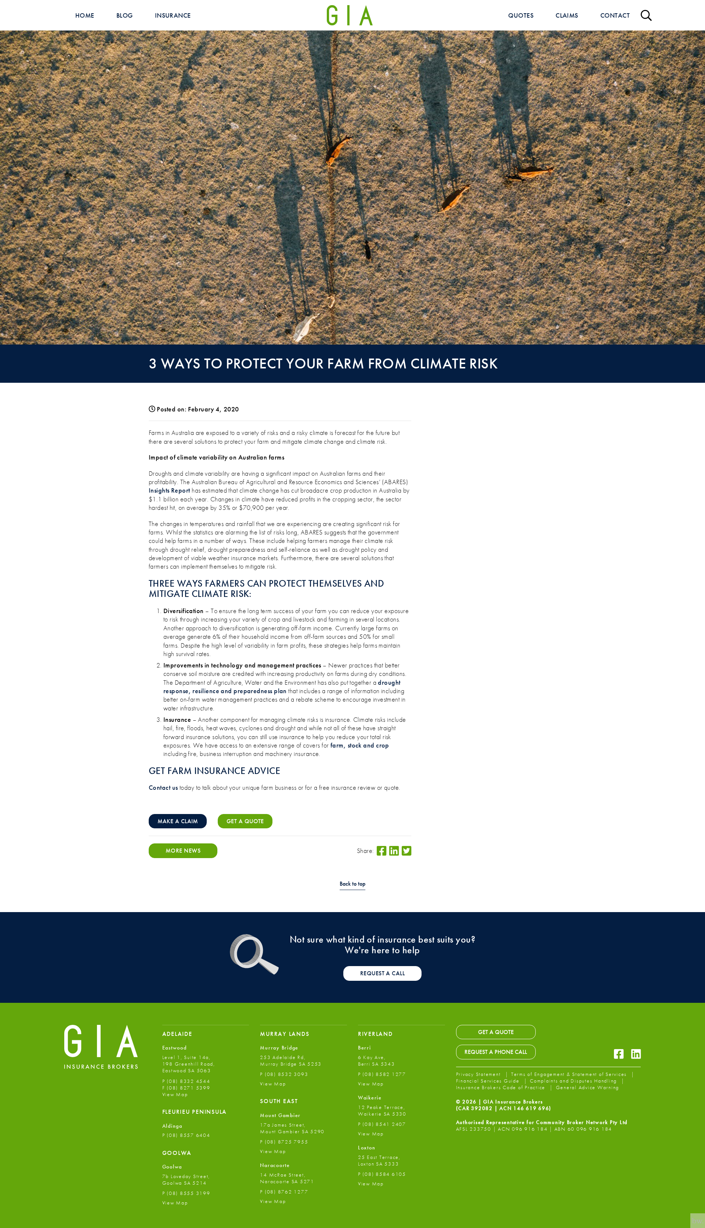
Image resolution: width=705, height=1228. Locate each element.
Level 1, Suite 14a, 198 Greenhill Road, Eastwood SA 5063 (188, 1064)
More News (183, 850)
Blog (124, 15)
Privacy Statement (479, 1074)
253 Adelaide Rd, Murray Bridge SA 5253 (291, 1060)
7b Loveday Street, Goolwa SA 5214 (186, 1179)
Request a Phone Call (495, 1052)
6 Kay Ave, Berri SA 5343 (376, 1060)
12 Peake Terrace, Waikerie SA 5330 (382, 1110)
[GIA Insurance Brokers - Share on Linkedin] (394, 850)
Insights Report (169, 490)
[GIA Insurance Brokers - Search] (646, 15)
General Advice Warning (587, 1087)
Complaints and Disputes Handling (574, 1080)
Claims (567, 15)
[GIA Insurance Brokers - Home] (350, 15)
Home (84, 15)
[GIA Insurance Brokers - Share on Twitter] (406, 850)
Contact (615, 15)
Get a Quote (496, 1032)
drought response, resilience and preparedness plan (282, 686)
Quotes (521, 15)
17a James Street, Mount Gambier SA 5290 (292, 1128)
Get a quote (245, 821)
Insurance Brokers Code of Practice (501, 1087)
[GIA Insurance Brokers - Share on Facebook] (381, 850)
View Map (175, 1094)
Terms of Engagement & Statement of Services (570, 1074)
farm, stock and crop (359, 745)
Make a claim (178, 821)
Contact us (163, 787)
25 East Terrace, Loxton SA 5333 (379, 1160)
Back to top (352, 884)
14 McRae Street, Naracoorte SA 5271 (287, 1178)
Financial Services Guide (488, 1080)
